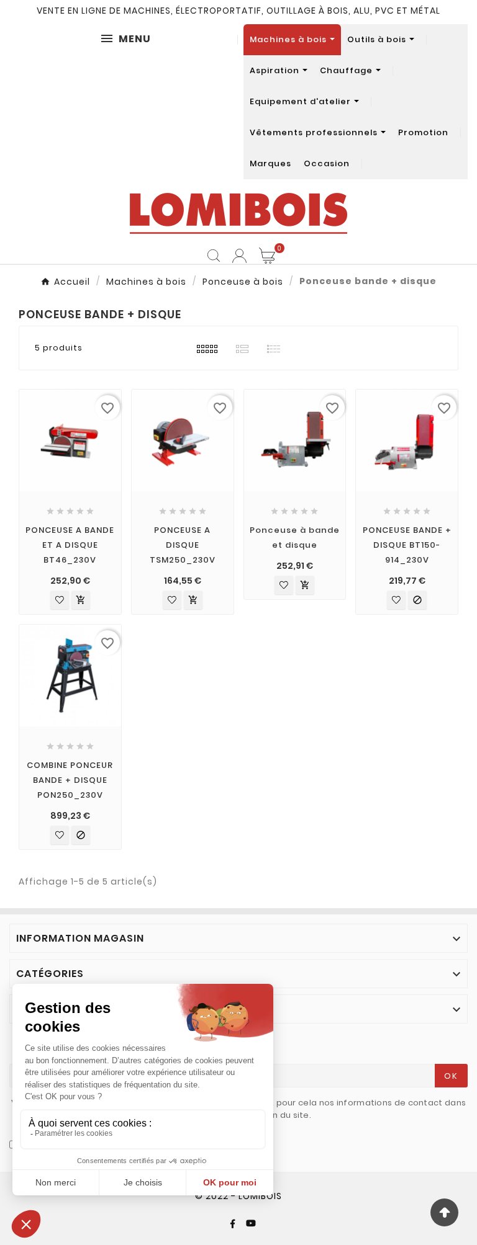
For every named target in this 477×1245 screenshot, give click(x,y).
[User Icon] (239, 256)
